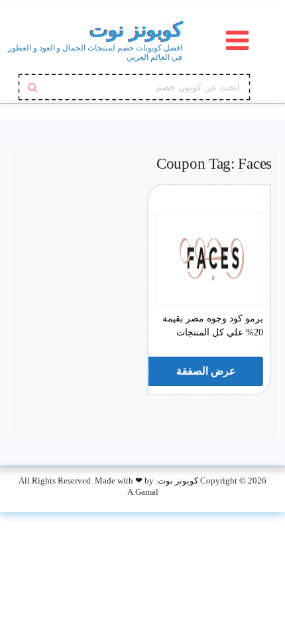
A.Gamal (142, 492)
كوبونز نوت (135, 30)
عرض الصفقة (205, 371)
